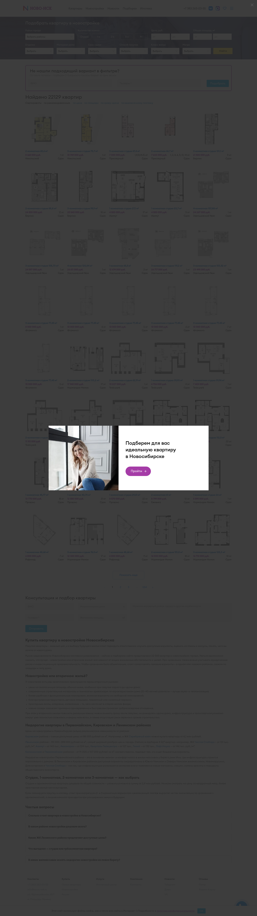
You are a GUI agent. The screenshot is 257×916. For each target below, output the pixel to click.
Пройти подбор (136, 472)
